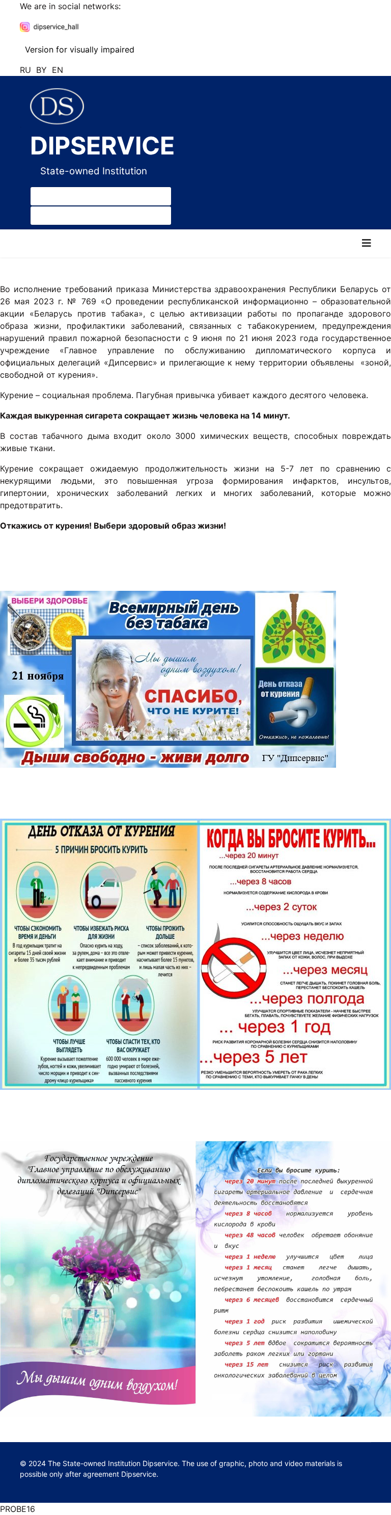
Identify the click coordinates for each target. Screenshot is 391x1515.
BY (41, 70)
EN (57, 70)
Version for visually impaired (78, 49)
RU (25, 70)
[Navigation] (366, 243)
